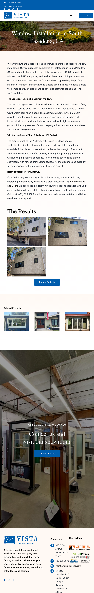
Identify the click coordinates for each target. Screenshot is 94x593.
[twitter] (9, 9)
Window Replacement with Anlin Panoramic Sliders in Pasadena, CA (16, 312)
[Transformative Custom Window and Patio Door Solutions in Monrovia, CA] (77, 321)
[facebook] (5, 9)
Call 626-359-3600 (15, 6)
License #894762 (14, 2)
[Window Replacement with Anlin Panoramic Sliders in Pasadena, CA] (16, 321)
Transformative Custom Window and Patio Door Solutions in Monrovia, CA (77, 312)
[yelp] (18, 9)
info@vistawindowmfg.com (68, 565)
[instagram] (13, 9)
